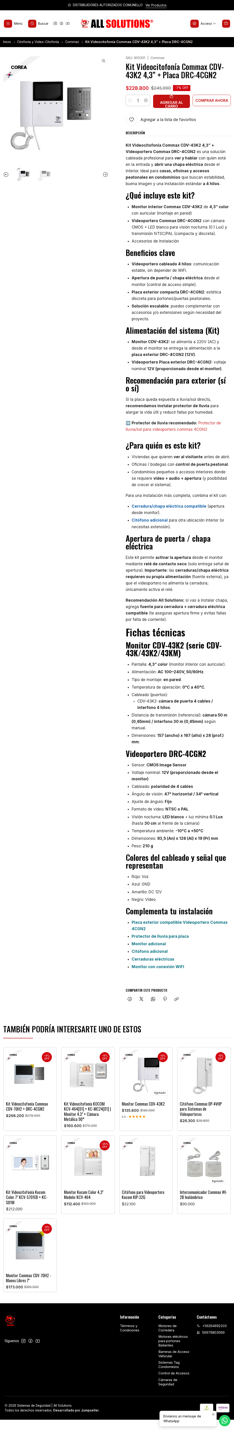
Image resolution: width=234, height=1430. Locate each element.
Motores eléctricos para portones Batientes (173, 1341)
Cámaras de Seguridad (167, 1382)
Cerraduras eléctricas (153, 959)
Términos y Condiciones (129, 1328)
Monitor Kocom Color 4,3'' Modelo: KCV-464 (83, 1194)
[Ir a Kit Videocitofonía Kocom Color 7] (30, 1162)
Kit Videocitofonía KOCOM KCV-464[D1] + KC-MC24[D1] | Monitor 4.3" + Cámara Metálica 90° (87, 1111)
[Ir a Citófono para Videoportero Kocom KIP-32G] (146, 1162)
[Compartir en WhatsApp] (153, 999)
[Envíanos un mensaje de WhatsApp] (224, 1420)
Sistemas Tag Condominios (169, 1364)
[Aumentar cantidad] (146, 100)
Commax (72, 41)
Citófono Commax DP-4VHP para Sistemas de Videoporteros (201, 1109)
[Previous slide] (6, 175)
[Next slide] (104, 175)
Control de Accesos (173, 1373)
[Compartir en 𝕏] (141, 999)
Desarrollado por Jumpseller (76, 1410)
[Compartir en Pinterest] (165, 999)
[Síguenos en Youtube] (68, 24)
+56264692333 (214, 1326)
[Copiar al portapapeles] (177, 999)
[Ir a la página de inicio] (117, 23)
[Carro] (226, 23)
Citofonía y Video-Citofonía (38, 41)
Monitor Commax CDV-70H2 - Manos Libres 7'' (28, 1278)
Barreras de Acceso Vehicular (173, 1354)
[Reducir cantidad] (130, 100)
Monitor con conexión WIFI (158, 966)
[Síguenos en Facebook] (61, 24)
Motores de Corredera (167, 1328)
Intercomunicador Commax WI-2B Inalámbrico (203, 1194)
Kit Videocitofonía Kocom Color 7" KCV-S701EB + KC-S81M (27, 1197)
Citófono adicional (150, 520)
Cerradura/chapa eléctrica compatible (169, 506)
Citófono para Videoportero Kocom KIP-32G (143, 1194)
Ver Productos (156, 5)
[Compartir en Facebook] (130, 999)
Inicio (7, 41)
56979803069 (213, 1332)
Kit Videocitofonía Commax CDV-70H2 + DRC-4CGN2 (27, 1106)
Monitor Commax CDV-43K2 (143, 1104)
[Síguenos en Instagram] (55, 24)
